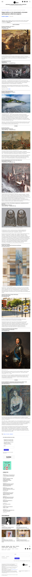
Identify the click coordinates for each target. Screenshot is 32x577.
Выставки (3, 16)
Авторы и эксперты (5, 547)
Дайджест (7, 16)
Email (4, 445)
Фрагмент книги (4, 549)
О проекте (17, 546)
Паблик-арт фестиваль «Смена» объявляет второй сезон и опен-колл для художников (8, 489)
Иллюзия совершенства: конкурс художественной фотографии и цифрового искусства (8, 493)
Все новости (5, 512)
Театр (11, 546)
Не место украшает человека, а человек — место (8, 507)
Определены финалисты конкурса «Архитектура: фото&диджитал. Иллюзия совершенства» (8, 484)
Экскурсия (8, 549)
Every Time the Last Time (6, 504)
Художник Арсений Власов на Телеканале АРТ (7, 501)
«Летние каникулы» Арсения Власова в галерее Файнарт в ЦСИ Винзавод (9, 475)
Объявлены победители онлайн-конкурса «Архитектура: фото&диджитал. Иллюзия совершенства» (8, 480)
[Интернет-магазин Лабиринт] (7, 469)
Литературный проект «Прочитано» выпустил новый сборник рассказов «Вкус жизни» (8, 541)
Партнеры (10, 547)
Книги (14, 546)
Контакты (14, 547)
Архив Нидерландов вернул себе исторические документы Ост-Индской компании (22, 528)
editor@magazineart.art (15, 569)
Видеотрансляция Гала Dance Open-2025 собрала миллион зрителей (8, 497)
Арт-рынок (3, 546)
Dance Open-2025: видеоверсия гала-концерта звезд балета (8, 511)
